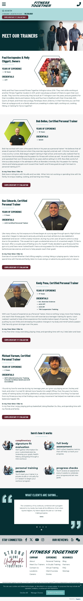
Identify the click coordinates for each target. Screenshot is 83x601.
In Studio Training (53, 565)
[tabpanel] (41, 512)
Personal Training (53, 561)
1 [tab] (37, 527)
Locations (33, 571)
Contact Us (34, 568)
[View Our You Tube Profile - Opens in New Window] (37, 539)
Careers (33, 574)
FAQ (64, 568)
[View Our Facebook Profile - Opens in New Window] (26, 539)
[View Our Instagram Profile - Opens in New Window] (42, 539)
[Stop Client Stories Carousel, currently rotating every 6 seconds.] (41, 530)
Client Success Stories (52, 572)
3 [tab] (43, 527)
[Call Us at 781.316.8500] (79, 4)
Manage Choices (37, 592)
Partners (66, 565)
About (32, 561)
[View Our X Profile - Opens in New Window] (31, 539)
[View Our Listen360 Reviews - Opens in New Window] (78, 539)
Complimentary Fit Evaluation (14, 17)
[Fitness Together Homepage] (41, 4)
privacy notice (52, 586)
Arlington (8, 11)
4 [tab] (46, 527)
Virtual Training (52, 568)
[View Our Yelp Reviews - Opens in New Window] (72, 539)
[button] (4, 4)
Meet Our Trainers (37, 565)
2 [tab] (40, 527)
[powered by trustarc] (78, 599)
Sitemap (66, 571)
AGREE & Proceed (55, 592)
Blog (64, 561)
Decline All (24, 592)
